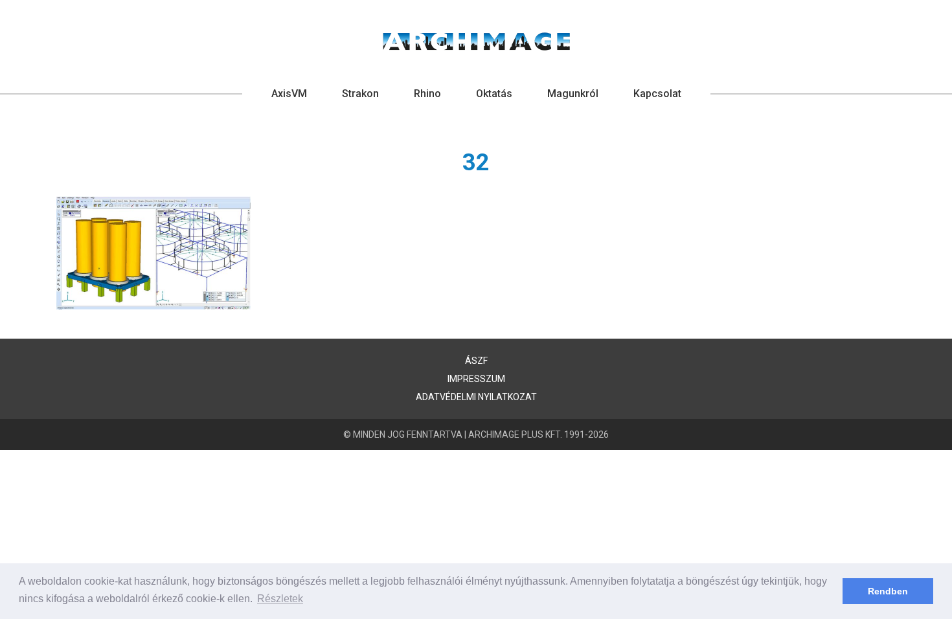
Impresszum (476, 379)
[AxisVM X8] (476, 41)
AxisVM (289, 93)
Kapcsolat (657, 93)
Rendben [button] (888, 591)
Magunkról (572, 93)
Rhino (427, 93)
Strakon (360, 93)
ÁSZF (476, 360)
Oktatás (494, 93)
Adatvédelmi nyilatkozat (476, 397)
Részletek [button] (280, 598)
